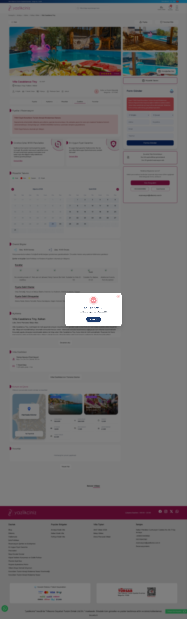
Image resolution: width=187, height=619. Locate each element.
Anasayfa (93, 319)
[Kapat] (118, 296)
